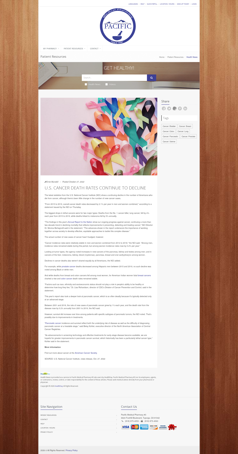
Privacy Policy (46, 432)
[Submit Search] (151, 77)
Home (161, 57)
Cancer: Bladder (169, 126)
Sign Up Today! (183, 4)
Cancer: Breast (185, 126)
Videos (112, 84)
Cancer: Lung (183, 131)
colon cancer (66, 278)
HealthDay (59, 386)
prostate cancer (68, 266)
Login (194, 4)
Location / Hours (167, 4)
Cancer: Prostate (188, 136)
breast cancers (144, 275)
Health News (94, 84)
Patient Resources (73, 48)
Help (142, 4)
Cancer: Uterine (169, 141)
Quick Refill (152, 4)
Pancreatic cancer (53, 323)
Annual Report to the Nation (80, 222)
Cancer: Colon (168, 131)
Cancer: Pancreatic (170, 136)
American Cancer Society (86, 352)
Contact (94, 48)
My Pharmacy (50, 48)
